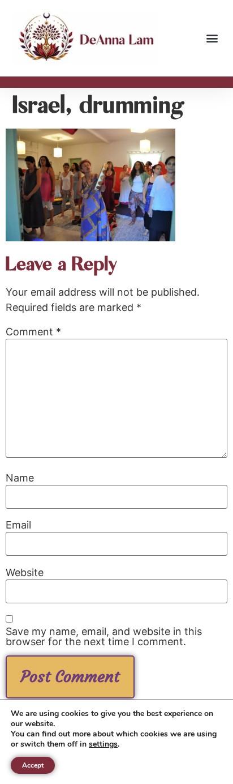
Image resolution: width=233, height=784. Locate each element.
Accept (33, 765)
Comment (33, 332)
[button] (212, 38)
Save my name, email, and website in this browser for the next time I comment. (104, 637)
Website (25, 573)
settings (103, 744)
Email (18, 525)
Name (20, 478)
